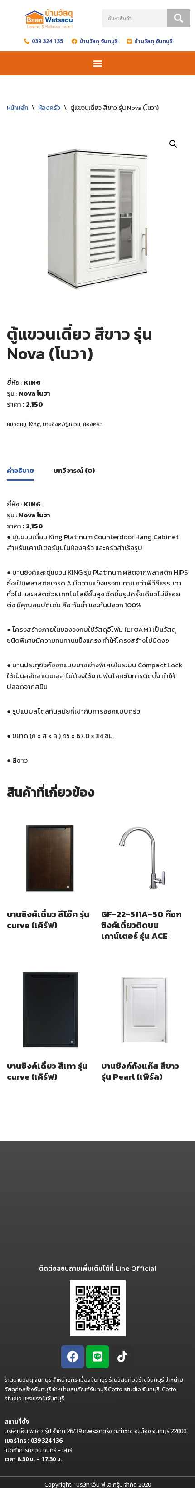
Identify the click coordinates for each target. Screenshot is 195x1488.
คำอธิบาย (20, 470)
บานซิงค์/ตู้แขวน (61, 424)
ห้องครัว (49, 108)
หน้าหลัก (17, 108)
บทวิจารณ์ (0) (74, 470)
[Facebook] (72, 1356)
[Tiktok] (122, 1356)
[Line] (97, 1356)
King (34, 424)
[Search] (178, 18)
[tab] (20, 471)
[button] (97, 63)
